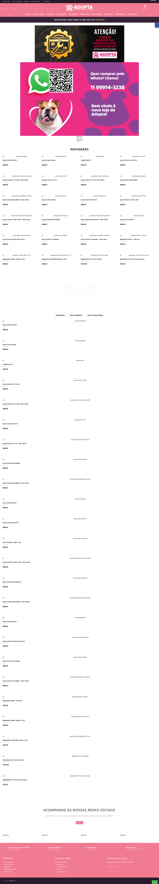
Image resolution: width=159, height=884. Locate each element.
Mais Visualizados (95, 315)
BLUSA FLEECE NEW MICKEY (51, 219)
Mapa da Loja (8, 871)
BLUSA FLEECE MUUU (127, 219)
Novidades (60, 315)
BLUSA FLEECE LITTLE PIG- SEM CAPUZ (15, 180)
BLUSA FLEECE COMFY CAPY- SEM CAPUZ (16, 219)
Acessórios (50, 14)
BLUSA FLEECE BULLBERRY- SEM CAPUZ (16, 200)
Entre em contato (62, 862)
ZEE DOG (122, 241)
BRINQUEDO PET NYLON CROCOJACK (132, 259)
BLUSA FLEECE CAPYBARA (50, 239)
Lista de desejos (61, 871)
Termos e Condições (10, 869)
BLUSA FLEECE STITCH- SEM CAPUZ (92, 180)
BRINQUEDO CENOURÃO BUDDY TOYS (54, 259)
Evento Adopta (38, 14)
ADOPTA (5, 162)
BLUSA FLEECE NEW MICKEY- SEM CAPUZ (94, 219)
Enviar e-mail (112, 866)
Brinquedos (73, 14)
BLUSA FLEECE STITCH (49, 180)
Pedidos (58, 869)
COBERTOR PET (86, 160)
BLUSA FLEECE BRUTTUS (89, 200)
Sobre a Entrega (9, 864)
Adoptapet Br (120, 14)
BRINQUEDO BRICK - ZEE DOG (129, 239)
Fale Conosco (132, 14)
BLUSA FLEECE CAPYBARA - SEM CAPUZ (94, 239)
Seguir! (79, 822)
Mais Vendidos (76, 315)
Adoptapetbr (8, 862)
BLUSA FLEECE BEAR (48, 160)
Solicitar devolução (62, 867)
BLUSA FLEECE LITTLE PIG (128, 160)
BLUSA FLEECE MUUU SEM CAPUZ (14, 239)
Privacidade (7, 867)
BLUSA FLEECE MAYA (49, 200)
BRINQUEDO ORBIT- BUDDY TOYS (14, 259)
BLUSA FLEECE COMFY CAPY (129, 200)
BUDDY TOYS (6, 261)
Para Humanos (97, 14)
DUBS (11, 880)
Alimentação (61, 14)
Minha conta (60, 864)
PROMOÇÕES (84, 14)
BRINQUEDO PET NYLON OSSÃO (91, 259)
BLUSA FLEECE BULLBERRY (129, 180)
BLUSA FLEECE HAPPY (10, 160)
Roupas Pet (109, 14)
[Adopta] (21, 835)
